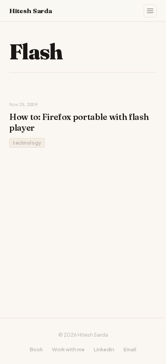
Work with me (68, 349)
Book (36, 349)
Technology (27, 143)
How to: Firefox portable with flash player (79, 122)
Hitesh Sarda (30, 11)
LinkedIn (104, 349)
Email (130, 349)
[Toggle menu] (150, 10)
